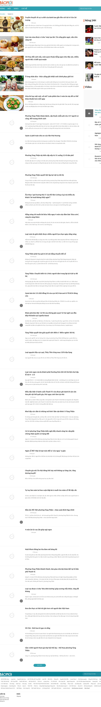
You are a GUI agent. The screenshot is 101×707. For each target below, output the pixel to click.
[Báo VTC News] (27, 23)
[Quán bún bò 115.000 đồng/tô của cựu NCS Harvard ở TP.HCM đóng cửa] (12, 300)
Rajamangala (4, 686)
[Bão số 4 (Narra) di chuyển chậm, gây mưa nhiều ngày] (89, 125)
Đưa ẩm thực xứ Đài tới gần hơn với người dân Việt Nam (47, 608)
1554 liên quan (33, 177)
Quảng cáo (2, 701)
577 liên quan (33, 436)
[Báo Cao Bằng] (27, 79)
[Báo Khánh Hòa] (27, 532)
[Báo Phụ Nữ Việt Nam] (28, 318)
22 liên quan (33, 397)
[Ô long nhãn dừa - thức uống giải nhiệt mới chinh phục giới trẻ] (12, 83)
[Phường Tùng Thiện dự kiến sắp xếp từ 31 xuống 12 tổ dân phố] (12, 162)
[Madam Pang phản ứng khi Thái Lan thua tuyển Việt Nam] (89, 53)
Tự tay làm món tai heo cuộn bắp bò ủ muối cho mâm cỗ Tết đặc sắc (51, 490)
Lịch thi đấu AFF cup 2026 (34, 679)
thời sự (36, 686)
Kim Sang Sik (26, 688)
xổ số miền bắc (54, 683)
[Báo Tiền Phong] (96, 79)
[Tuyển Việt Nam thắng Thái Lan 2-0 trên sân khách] (89, 29)
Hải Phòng (19, 688)
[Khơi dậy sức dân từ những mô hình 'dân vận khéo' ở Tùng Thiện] (12, 418)
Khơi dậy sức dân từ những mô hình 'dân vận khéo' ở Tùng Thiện (49, 411)
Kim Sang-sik (62, 681)
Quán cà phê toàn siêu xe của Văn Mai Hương (42, 136)
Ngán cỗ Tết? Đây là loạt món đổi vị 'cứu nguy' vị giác (45, 451)
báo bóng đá (12, 686)
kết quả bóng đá (88, 686)
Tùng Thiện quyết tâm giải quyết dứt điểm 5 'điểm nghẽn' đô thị (49, 333)
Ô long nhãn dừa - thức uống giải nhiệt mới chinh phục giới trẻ (49, 77)
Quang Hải (95, 681)
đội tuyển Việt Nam (56, 688)
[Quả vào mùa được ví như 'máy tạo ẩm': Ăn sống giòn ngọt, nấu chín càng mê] (12, 44)
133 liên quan (33, 256)
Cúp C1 (24, 686)
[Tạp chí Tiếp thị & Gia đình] (26, 101)
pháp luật (93, 683)
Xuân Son (18, 683)
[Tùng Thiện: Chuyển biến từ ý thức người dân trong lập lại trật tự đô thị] (12, 280)
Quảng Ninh (86, 683)
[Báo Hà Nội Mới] (27, 121)
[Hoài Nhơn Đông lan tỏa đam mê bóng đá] (12, 556)
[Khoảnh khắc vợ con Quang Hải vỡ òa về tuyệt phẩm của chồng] (89, 159)
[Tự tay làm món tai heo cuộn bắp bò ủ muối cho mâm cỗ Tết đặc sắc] (12, 497)
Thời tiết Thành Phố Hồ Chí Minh (41, 683)
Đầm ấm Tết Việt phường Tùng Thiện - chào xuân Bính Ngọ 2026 (49, 510)
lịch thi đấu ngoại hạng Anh (84, 681)
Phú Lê (19, 686)
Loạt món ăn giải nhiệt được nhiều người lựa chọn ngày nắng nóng (50, 234)
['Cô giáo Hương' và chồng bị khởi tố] (89, 77)
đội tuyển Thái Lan (36, 688)
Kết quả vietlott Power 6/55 (8, 688)
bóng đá (56, 679)
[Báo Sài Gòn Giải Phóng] (97, 127)
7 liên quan (32, 200)
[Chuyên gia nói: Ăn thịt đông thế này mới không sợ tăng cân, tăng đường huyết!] (12, 477)
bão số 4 (80, 686)
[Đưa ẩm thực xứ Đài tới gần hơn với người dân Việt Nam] (12, 615)
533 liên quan (33, 158)
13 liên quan (32, 237)
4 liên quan (33, 594)
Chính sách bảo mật (4, 699)
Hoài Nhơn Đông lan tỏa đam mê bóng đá (41, 549)
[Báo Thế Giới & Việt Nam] (26, 611)
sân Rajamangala (82, 679)
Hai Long (24, 683)
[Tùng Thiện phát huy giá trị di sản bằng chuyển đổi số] (12, 260)
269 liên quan (33, 512)
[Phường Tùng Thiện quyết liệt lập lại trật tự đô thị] (12, 182)
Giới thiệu (2, 696)
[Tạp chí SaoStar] (27, 200)
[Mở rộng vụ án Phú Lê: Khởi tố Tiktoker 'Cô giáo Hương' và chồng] (89, 147)
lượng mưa (46, 681)
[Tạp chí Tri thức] (26, 138)
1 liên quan (33, 23)
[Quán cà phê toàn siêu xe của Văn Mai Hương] (12, 142)
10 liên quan (32, 476)
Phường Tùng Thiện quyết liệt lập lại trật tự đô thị (44, 175)
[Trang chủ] (6, 3)
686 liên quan (32, 42)
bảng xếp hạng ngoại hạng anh (47, 686)
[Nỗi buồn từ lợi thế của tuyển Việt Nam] (89, 65)
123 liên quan (33, 121)
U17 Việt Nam (4, 683)
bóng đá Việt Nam (93, 679)
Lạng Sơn (13, 679)
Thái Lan (40, 681)
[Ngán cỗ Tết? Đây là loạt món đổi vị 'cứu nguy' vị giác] (12, 457)
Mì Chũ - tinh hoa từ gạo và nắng (37, 628)
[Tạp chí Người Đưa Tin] (26, 42)
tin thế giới (54, 681)
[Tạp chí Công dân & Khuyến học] (26, 453)
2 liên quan (32, 414)
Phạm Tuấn (70, 683)
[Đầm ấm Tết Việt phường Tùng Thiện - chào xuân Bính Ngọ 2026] (12, 517)
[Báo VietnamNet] (96, 117)
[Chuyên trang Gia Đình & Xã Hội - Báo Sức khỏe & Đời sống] (27, 62)
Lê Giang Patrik (46, 688)
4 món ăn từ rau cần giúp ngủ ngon (38, 530)
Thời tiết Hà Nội (5, 681)
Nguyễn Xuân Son (21, 679)
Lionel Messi (73, 679)
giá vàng (12, 683)
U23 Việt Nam (72, 686)
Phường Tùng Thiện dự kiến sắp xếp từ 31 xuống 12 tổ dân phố (49, 155)
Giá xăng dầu (78, 683)
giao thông (63, 683)
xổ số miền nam (5, 679)
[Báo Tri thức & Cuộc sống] (27, 493)
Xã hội (29, 683)
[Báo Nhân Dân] (27, 631)
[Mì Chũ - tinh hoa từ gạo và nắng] (12, 635)
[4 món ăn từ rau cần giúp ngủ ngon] (12, 536)
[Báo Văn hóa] (27, 237)
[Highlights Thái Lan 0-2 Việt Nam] (89, 136)
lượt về (44, 679)
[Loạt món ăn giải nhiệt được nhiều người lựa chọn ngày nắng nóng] (12, 241)
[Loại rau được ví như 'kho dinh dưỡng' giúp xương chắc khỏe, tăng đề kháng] (12, 595)
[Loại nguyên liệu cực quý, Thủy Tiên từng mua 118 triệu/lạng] (12, 359)
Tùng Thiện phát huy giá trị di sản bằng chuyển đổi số (45, 254)
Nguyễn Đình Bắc (64, 679)
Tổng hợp (19, 696)
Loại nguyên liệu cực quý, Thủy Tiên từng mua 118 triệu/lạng (48, 352)
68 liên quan (33, 653)
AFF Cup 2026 (14, 681)
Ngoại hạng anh (71, 681)
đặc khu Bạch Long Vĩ (62, 686)
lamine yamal (66, 688)
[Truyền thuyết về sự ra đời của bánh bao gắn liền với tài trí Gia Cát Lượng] (12, 24)
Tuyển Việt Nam (23, 681)
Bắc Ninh (50, 679)
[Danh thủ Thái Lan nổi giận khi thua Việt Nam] (89, 41)
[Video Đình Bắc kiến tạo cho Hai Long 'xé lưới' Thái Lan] (89, 113)
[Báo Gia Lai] (28, 552)
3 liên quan (30, 220)
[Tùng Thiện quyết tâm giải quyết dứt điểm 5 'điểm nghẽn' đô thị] (12, 339)
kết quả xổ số (32, 681)
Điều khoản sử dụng (4, 697)
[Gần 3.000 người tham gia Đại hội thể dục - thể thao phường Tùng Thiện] (12, 654)
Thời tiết (30, 686)
